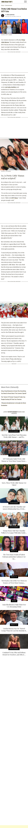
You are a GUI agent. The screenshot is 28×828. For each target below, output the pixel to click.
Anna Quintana (10, 14)
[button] (26, 2)
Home (2, 5)
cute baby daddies (10, 87)
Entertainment (8, 5)
